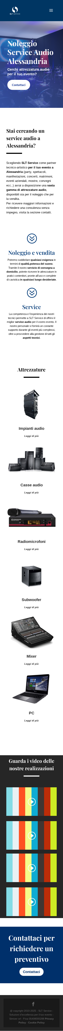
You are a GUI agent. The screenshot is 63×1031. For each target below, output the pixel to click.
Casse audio (31, 485)
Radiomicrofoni (32, 541)
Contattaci (19, 85)
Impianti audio (31, 428)
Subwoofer (31, 600)
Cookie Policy (36, 1022)
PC (31, 713)
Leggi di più (31, 436)
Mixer (32, 656)
